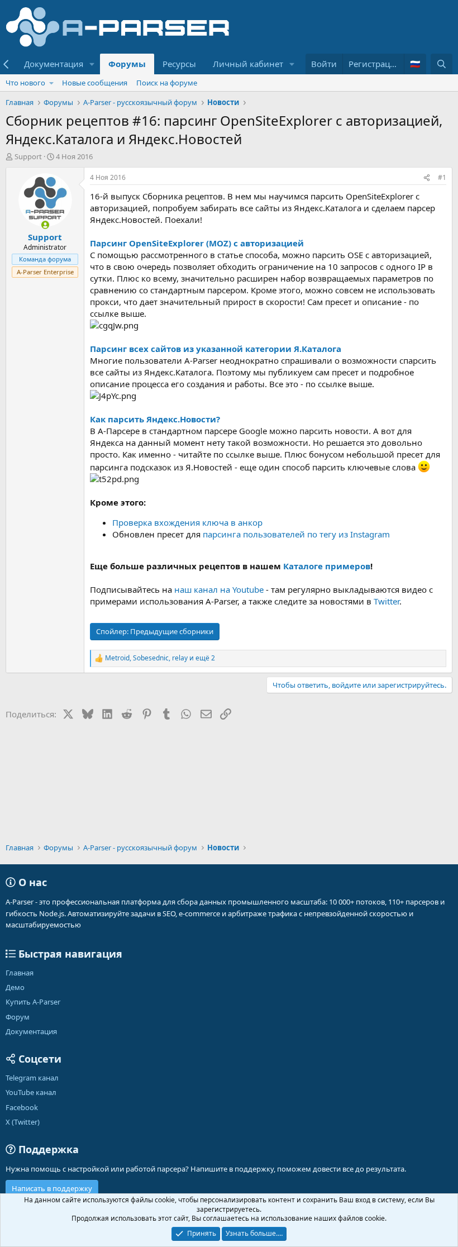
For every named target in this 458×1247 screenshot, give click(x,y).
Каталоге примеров (326, 566)
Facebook (22, 1107)
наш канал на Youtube (219, 589)
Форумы (127, 63)
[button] (92, 64)
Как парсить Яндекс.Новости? (155, 419)
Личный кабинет (248, 63)
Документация (53, 63)
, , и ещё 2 (160, 658)
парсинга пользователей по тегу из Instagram (296, 534)
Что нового (25, 83)
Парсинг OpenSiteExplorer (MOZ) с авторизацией (197, 243)
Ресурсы (179, 63)
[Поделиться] (426, 178)
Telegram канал (32, 1078)
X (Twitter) (23, 1122)
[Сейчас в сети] (45, 225)
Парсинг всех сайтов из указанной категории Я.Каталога (215, 348)
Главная (20, 973)
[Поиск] (441, 64)
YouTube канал (31, 1092)
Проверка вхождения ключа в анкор (187, 522)
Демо (15, 987)
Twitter (386, 601)
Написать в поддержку (52, 1188)
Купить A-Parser (33, 1002)
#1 (442, 177)
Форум (18, 1017)
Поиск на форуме (166, 83)
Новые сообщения (94, 83)
